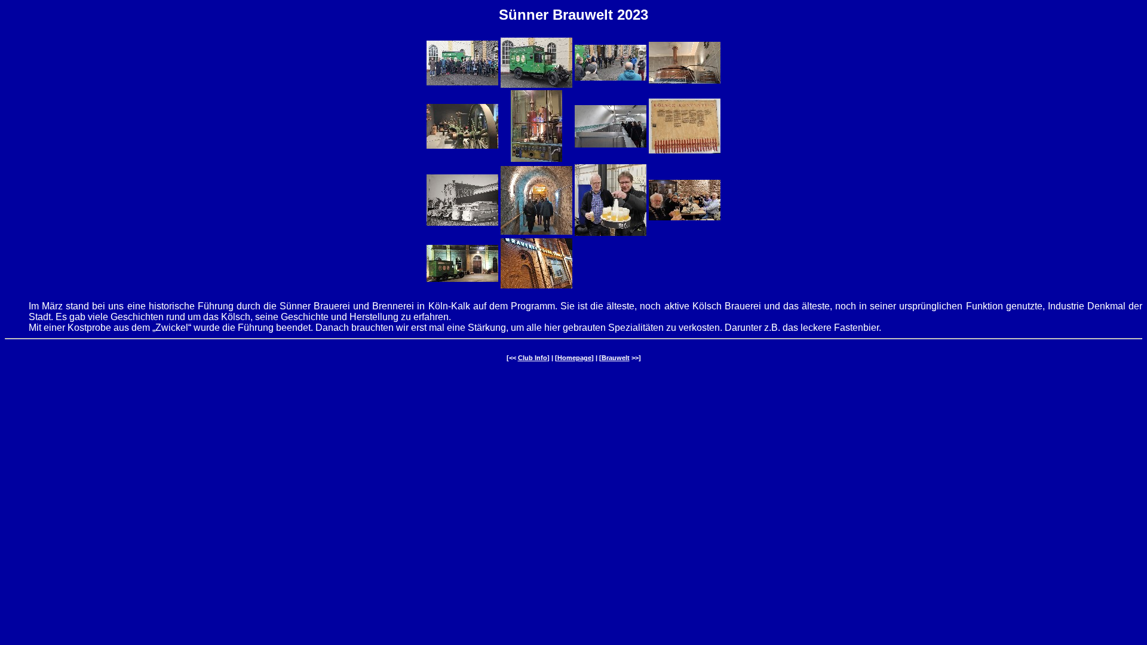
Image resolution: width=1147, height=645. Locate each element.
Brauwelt (616, 357)
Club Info (532, 357)
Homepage (574, 357)
